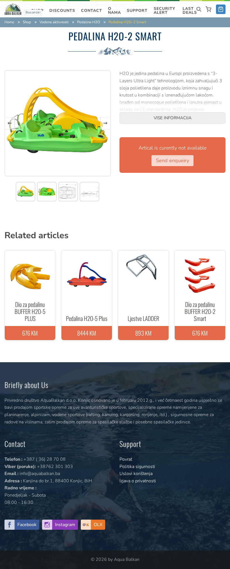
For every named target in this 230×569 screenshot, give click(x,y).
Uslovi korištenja (136, 474)
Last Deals (190, 10)
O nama (114, 10)
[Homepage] (12, 9)
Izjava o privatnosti (137, 481)
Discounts (62, 10)
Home (9, 22)
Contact (91, 10)
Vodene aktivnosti (54, 22)
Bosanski (33, 12)
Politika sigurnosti (137, 467)
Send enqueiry (172, 160)
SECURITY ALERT (164, 10)
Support (137, 10)
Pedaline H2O (88, 22)
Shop (27, 22)
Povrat (125, 459)
